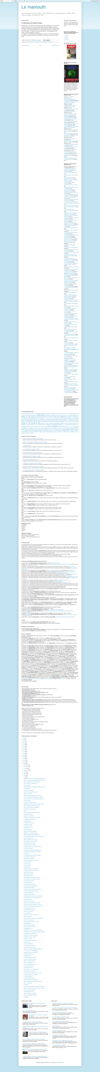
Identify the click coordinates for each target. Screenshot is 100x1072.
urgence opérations (70, 431)
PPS (51, 420)
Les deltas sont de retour (28, 873)
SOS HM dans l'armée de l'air (70, 335)
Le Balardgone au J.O (28, 928)
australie (46, 423)
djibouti (73, 424)
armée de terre (36, 423)
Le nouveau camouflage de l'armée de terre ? (38, 1049)
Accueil (40, 45)
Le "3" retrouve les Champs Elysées (31, 950)
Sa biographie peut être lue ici (70, 571)
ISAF (60, 419)
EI (60, 417)
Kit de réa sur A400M (68, 370)
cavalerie (27, 424)
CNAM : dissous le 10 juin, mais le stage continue (33, 798)
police (36, 430)
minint (28, 429)
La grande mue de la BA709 (70, 172)
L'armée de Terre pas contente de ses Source (33, 904)
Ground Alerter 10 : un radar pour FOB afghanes (33, 930)
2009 (24, 763)
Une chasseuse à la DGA (29, 880)
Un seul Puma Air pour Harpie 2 (30, 993)
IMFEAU (56, 419)
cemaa (30, 424)
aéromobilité (50, 423)
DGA (74, 416)
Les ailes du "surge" (28, 899)
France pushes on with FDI (69, 138)
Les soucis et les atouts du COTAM (71, 337)
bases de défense (68, 423)
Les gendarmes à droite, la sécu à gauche (32, 817)
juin (24, 775)
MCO (25, 420)
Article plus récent (25, 45)
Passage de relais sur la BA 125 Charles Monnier (32, 1022)
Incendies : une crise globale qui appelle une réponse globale (35, 442)
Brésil (78, 415)
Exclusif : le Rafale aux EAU (29, 960)
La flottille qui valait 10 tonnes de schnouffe (32, 889)
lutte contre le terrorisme (60, 427)
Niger (36, 420)
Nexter (34, 420)
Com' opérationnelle (61, 416)
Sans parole (26, 984)
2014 (24, 755)
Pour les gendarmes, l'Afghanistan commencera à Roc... (35, 786)
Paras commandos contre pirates (30, 783)
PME (49, 420)
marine (76, 428)
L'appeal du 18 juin (27, 955)
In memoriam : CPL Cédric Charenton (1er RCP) (32, 463)
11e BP (32, 413)
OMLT (39, 420)
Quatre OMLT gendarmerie (29, 858)
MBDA (22, 420)
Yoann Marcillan (24, 678)
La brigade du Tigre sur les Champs (31, 974)
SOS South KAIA (27, 827)
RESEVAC (65, 420)
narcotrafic (46, 429)
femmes (36, 426)
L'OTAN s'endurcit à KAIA (29, 991)
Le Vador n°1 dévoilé (68, 271)
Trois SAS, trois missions (28, 790)
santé (52, 431)
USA (53, 421)
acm (65, 421)
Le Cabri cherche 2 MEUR (29, 887)
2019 (24, 746)
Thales (44, 421)
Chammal (44, 416)
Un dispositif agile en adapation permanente (31, 456)
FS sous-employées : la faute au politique (32, 812)
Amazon (66, 35)
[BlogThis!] (45, 40)
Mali (28, 420)
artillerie (43, 423)
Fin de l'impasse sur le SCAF (70, 184)
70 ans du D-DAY (61, 413)
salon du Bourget (46, 431)
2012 (24, 758)
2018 (24, 748)
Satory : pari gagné (27, 916)
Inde (62, 419)
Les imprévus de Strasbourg (29, 884)
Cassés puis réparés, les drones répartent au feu (33, 896)
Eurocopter (76, 417)
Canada (40, 416)
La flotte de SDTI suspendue (70, 292)
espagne (28, 426)
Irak (72, 419)
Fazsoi (38, 419)
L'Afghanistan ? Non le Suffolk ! (30, 936)
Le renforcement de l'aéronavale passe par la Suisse (34, 986)
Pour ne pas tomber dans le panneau (31, 890)
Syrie (42, 421)
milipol (26, 429)
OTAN (42, 420)
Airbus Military (48, 415)
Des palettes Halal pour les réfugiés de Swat (32, 850)
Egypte (67, 417)
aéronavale (56, 423)
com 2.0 (35, 424)
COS (35, 416)
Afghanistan (32, 41)
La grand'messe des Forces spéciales (31, 868)
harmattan (74, 426)
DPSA (22, 417)
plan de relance (31, 430)
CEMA (29, 416)
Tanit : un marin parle (28, 983)
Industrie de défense (67, 419)
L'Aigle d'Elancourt (27, 923)
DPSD (25, 417)
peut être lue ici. (71, 570)
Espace (70, 417)
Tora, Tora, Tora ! (27, 863)
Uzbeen (56, 421)
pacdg (62, 429)
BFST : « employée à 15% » (29, 962)
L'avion (25, 810)
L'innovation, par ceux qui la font (58, 1030)
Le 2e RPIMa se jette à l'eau (29, 856)
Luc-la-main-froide (27, 913)
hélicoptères (24, 427)
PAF (47, 420)
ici (74, 629)
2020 (24, 744)
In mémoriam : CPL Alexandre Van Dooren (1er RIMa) (33, 466)
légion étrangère (70, 427)
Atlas (60, 415)
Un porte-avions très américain (70, 247)
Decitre (66, 36)
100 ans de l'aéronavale (26, 413)
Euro (73, 417)
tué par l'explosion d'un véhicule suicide (56, 609)
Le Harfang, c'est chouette (29, 894)
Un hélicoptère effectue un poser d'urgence (32, 855)
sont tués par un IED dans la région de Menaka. (64, 616)
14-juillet (39, 413)
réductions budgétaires (34, 431)
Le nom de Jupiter (27, 861)
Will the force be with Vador (69, 111)
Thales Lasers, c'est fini (28, 911)
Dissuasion (38, 417)
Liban (74, 419)
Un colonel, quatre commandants (30, 885)
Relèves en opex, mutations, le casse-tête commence (70, 360)
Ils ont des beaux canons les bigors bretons (32, 897)
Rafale (71, 420)
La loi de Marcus (27, 867)
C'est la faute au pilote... (28, 826)
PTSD (53, 420)
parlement (73, 429)
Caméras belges (27, 785)
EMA (62, 417)
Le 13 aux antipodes (28, 976)
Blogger (62, 1062)
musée (42, 429)
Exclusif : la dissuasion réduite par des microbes (33, 948)
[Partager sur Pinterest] (49, 40)
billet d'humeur (75, 423)
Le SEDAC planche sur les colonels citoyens (32, 846)
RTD (69, 420)
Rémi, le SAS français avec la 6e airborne (32, 781)
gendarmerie (62, 426)
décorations (23, 426)
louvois (52, 427)
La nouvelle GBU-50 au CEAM (70, 287)
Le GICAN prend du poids (29, 965)
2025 (24, 739)
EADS (56, 417)
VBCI (59, 421)
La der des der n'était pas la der (30, 802)
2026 (24, 737)
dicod (71, 424)
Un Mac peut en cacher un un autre (31, 935)
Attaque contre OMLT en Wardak (30, 831)
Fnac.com (67, 39)
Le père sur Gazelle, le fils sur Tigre (31, 870)
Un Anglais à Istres (27, 821)
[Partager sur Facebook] (48, 40)
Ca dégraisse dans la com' (29, 954)
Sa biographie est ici (55, 563)
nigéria (51, 429)
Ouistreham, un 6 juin (28, 824)
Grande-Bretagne (48, 419)
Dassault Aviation (32, 417)
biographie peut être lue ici (66, 575)
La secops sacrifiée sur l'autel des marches (31, 449)
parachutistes (67, 429)
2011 (24, 760)
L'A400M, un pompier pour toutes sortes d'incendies (33, 438)
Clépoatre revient (27, 942)
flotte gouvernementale (43, 426)
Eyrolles (66, 38)
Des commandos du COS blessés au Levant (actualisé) (34, 1043)
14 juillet (35, 413)
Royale (23, 421)
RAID (60, 420)
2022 (24, 741)
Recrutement (76, 420)
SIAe (28, 421)
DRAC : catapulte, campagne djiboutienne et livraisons (34, 780)
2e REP (46, 413)
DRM (28, 417)
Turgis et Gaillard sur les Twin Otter (71, 266)
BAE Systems (64, 415)
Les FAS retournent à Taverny (70, 227)
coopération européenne (58, 424)
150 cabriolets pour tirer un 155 (30, 957)
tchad (64, 431)
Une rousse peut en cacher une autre (31, 921)
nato (49, 429)
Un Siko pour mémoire (28, 848)
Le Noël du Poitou (68, 237)
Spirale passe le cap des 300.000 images (32, 902)
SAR (26, 421)
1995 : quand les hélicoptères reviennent (32, 805)
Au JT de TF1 (67, 342)
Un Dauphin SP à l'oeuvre (29, 822)
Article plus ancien (55, 45)
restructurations (25, 431)
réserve (40, 431)
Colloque (55, 416)
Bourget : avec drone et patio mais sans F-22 (32, 795)
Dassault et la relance (28, 938)
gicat (66, 426)
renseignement (65, 430)
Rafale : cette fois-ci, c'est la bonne (30, 839)
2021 (24, 743)
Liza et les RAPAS (27, 865)
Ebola (65, 417)
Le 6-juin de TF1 (27, 788)
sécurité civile (60, 431)
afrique (74, 421)
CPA (37, 416)
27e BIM (43, 413)
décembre (26, 765)
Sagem (30, 421)
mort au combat (49, 41)
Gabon (44, 419)
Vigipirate (62, 421)
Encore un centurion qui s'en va (29, 1010)
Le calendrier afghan (28, 829)
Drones (42, 417)
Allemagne (53, 415)
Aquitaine (57, 415)
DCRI (72, 416)
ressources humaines (74, 430)
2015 (24, 753)
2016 (24, 751)
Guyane (53, 419)
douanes (77, 424)
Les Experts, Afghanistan (28, 892)
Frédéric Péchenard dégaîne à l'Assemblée (32, 851)
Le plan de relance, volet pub (29, 843)
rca (55, 430)
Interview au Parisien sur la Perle (70, 340)
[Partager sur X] (46, 40)
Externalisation (32, 419)
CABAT (26, 416)
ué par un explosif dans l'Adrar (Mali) (54, 570)
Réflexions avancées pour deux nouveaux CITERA (34, 804)
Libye (77, 419)
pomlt (43, 430)
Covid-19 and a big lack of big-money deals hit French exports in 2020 (70, 119)
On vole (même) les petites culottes (59, 1035)
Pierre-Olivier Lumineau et (35, 678)
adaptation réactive (69, 421)
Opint (45, 420)
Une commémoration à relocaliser (59, 1045)
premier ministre (48, 430)
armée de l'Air (26, 423)
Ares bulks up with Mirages (69, 136)
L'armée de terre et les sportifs (30, 809)
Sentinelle (38, 421)
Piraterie (57, 420)
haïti (78, 426)
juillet (25, 773)
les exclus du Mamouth (43, 427)
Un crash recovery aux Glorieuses (30, 940)
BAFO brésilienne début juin (29, 925)
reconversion (59, 430)
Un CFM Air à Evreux (27, 445)
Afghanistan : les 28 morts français (30, 833)
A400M (77, 413)
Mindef (30, 420)
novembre (26, 766)
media (22, 429)
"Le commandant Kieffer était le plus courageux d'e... (34, 797)
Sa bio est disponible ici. (58, 581)
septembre (26, 770)
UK (51, 421)
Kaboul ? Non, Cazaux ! (28, 872)
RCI (62, 420)
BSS (71, 415)
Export (27, 419)
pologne (40, 430)
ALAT (24, 415)
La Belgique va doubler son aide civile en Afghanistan (34, 778)
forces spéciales (43, 41)
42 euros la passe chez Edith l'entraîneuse (32, 879)
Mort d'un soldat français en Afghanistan (31, 834)
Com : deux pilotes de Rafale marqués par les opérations (34, 1039)
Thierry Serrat (64, 678)
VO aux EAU (26, 853)
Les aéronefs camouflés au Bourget (31, 860)
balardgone (62, 423)
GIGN (41, 419)
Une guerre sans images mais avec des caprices (32, 452)
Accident (27, 415)
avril (25, 997)
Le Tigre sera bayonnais (28, 838)
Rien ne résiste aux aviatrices (29, 989)
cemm (33, 424)
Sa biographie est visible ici (31, 565)
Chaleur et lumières (56, 1026)
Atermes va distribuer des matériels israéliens (33, 981)
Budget (23, 416)
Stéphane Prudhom (47, 678)
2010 (24, 761)
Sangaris (34, 421)
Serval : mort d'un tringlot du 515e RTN (30, 459)
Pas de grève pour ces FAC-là (30, 926)
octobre (25, 768)
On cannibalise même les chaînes (30, 841)
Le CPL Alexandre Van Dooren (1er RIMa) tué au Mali (33, 470)
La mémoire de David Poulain (30, 819)
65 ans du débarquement (53, 413)
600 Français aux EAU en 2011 (30, 844)
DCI (67, 416)
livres (50, 427)
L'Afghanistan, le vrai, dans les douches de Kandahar (34, 931)
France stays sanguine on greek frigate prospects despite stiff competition (70, 115)
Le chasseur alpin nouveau (29, 977)
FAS (36, 419)
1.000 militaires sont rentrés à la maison (31, 877)
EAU (59, 417)
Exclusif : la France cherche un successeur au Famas (34, 988)
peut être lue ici (72, 566)
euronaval (32, 426)
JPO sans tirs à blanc (28, 793)
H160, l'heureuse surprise (69, 334)
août (25, 771)
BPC (68, 415)
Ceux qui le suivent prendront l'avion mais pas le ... (34, 906)
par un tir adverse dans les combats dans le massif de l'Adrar (59, 564)
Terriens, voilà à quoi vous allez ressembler (37, 1032)
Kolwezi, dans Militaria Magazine (30, 994)
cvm (63, 424)
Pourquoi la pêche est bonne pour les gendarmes (33, 918)
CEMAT (32, 416)
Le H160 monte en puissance (70, 175)
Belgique (74, 415)
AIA (22, 415)
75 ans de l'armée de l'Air (70, 413)
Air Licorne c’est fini (27, 882)
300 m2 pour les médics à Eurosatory (31, 914)
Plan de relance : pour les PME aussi (31, 969)
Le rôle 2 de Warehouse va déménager (31, 807)
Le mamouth (33, 7)
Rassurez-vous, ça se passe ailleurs (31, 952)
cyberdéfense (67, 424)
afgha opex (27, 41)
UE (49, 421)
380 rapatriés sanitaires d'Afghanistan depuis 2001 (62, 1040)
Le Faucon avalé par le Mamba (30, 959)
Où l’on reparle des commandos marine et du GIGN (34, 836)
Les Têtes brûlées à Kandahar (30, 909)
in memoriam (30, 427)
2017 (24, 749)
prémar (53, 430)
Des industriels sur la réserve (29, 971)
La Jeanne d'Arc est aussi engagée (71, 374)
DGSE (77, 416)
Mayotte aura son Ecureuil (29, 815)
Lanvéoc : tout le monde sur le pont (31, 792)
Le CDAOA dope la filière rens (70, 303)
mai (24, 776)
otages (60, 429)
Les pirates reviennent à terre (29, 947)
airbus (77, 421)
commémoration (37, 41)
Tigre (48, 421)
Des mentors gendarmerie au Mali (71, 331)
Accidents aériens (33, 415)
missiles (31, 429)
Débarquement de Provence (50, 417)
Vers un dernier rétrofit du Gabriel (71, 230)
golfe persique (69, 426)
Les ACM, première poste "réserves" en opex (32, 972)
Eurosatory (23, 419)
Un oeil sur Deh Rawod (28, 943)
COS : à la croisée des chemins (30, 964)
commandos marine (42, 424)
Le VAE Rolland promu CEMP (70, 326)
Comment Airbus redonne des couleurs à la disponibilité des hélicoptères (70, 170)
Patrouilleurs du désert (68, 244)
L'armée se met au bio (28, 967)
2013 (24, 756)
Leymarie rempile (27, 800)
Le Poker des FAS (67, 286)
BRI (69, 415)
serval (55, 431)
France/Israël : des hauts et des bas (31, 979)
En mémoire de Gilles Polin (29, 901)
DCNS (70, 416)
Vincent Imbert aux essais (29, 919)
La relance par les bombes (29, 908)
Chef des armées (49, 416)
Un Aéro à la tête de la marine (70, 290)
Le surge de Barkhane (68, 392)
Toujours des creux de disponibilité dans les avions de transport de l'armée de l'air (71, 281)
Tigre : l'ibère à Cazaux (28, 875)
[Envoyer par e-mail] (43, 40)
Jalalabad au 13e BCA (28, 814)
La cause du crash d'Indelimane (70, 252)
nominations (55, 429)
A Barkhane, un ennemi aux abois (71, 369)
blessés (23, 424)
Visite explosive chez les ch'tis (30, 945)
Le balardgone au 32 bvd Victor (30, 933)
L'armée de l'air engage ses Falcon (71, 381)
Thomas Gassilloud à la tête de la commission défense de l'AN (35, 1056)
